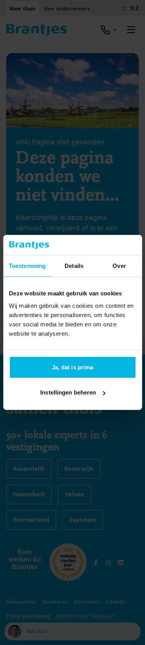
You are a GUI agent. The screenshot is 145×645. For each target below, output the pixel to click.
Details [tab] (74, 265)
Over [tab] (119, 265)
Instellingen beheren (68, 392)
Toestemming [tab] (27, 265)
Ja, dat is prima (73, 367)
